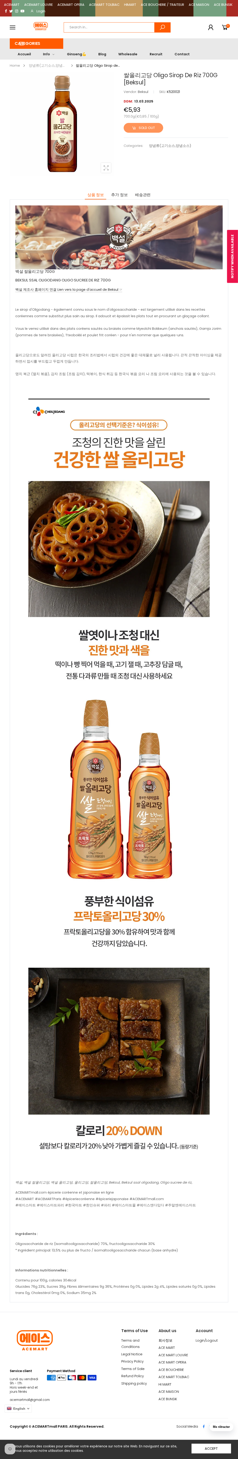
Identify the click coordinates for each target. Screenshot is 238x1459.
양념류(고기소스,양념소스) (170, 145)
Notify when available (232, 256)
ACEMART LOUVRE (38, 4)
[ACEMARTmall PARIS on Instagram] (16, 11)
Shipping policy (134, 1383)
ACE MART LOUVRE (173, 1355)
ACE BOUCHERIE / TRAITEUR (162, 4)
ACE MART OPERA (172, 1362)
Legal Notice (131, 1354)
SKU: (163, 91)
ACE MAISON (199, 4)
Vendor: (131, 91)
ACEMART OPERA (70, 4)
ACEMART (12, 4)
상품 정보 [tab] (95, 195)
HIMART (130, 4)
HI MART (165, 1384)
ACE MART (167, 1347)
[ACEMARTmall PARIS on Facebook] (6, 11)
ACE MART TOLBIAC (174, 1377)
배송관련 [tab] (143, 195)
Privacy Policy (132, 1361)
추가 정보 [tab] (119, 195)
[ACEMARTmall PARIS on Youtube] (22, 11)
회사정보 (165, 1340)
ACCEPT (211, 1448)
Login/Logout (207, 1340)
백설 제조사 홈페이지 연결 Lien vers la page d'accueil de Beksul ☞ (68, 289)
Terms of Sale (133, 1369)
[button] (36, 43)
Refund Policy (132, 1376)
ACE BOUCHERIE (171, 1369)
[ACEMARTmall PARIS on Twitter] (11, 11)
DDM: (128, 101)
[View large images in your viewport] (106, 168)
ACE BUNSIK (223, 4)
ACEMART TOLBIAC (104, 4)
